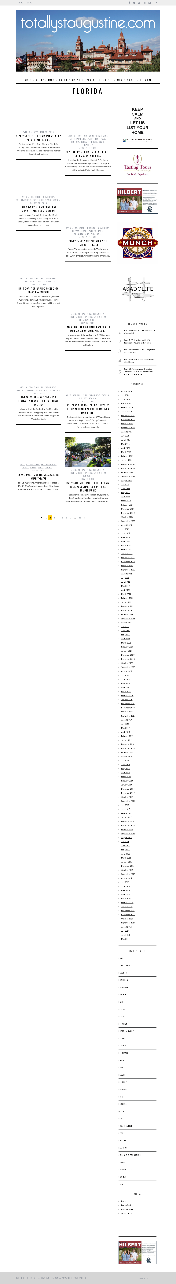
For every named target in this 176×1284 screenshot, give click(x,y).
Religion (123, 1148)
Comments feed (127, 1209)
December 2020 (127, 655)
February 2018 (127, 781)
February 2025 (127, 456)
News (101, 142)
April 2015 (125, 894)
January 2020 (126, 700)
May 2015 (125, 890)
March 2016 (126, 858)
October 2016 (127, 829)
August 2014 (126, 927)
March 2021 (126, 643)
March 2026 (126, 403)
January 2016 (126, 862)
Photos (122, 1140)
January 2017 (126, 817)
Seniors (123, 1162)
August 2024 (126, 480)
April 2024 (125, 497)
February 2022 (127, 598)
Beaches (123, 973)
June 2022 (125, 582)
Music (131, 80)
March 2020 (126, 691)
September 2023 (128, 521)
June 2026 (125, 399)
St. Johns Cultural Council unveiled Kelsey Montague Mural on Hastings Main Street (88, 408)
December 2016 (127, 821)
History (116, 80)
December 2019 (127, 704)
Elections (124, 1024)
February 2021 (127, 647)
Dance (104, 136)
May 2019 (125, 728)
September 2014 (128, 923)
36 (80, 517)
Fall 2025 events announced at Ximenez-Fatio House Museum (38, 209)
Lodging (123, 1104)
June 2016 (125, 846)
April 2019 (125, 732)
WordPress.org (127, 1213)
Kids (121, 1097)
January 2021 (126, 651)
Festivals (100, 139)
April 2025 (125, 448)
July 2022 (125, 578)
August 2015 (126, 878)
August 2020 (126, 671)
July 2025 (125, 436)
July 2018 (125, 760)
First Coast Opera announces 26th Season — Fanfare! (38, 290)
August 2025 (126, 432)
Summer (54, 390)
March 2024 (126, 501)
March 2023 (126, 545)
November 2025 (128, 419)
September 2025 (128, 428)
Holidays (85, 142)
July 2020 (125, 675)
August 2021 (126, 622)
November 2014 (128, 915)
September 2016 (128, 833)
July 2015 (125, 882)
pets (121, 1133)
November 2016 (128, 825)
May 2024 (125, 493)
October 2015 (127, 870)
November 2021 (128, 610)
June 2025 (125, 440)
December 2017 (127, 789)
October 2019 (127, 712)
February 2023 (127, 549)
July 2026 (125, 395)
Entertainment (69, 80)
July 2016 (125, 842)
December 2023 (127, 509)
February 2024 (127, 505)
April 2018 (125, 773)
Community (94, 136)
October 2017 (127, 797)
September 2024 (128, 476)
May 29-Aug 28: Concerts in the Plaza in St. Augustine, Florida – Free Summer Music (87, 486)
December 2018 (127, 744)
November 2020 (128, 659)
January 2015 (126, 906)
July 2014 (125, 931)
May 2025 (125, 444)
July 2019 (125, 724)
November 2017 (128, 793)
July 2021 (125, 626)
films (121, 1060)
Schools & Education (130, 1155)
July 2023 (125, 529)
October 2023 (127, 517)
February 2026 (127, 407)
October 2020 (127, 663)
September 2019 (128, 716)
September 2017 (128, 801)
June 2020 (125, 679)
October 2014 (127, 919)
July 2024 (125, 484)
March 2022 (126, 594)
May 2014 (125, 939)
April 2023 (125, 541)
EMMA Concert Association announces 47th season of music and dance (88, 328)
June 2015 (125, 886)
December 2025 (127, 415)
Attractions (45, 80)
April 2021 (125, 639)
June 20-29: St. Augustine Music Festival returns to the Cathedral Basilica (38, 400)
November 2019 (128, 708)
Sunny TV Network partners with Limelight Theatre (88, 243)
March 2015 (126, 898)
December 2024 (127, 464)
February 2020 (127, 695)
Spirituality (125, 1169)
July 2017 (125, 805)
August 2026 (126, 391)
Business (92, 228)
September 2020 (128, 667)
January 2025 (126, 460)
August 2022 (126, 574)
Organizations (81, 234)
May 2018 (125, 768)
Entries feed (126, 1205)
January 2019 (126, 740)
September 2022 (128, 570)
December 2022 (127, 557)
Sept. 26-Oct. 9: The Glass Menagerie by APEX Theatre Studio (38, 138)
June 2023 (125, 533)
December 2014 (127, 911)
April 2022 (125, 590)
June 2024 (125, 489)
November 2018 (128, 748)
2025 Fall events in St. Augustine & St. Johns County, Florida (88, 154)
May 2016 (125, 850)
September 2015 (128, 874)
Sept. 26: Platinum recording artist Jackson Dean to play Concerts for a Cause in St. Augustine (138, 371)
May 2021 (125, 635)
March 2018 (126, 777)
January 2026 (126, 411)
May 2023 (125, 537)
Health (122, 1075)
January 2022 (126, 602)
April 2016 (125, 854)
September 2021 (128, 618)
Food (102, 80)
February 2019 (127, 736)
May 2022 (125, 586)
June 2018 (125, 764)
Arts (28, 80)
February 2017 (127, 813)
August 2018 (126, 756)
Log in (123, 1201)
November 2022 (128, 562)
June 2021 (125, 630)
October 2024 (127, 472)
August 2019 (126, 720)
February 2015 (127, 902)
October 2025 (127, 424)
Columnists (125, 987)
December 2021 (127, 606)
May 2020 (125, 683)
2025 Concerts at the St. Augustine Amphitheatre (38, 476)
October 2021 (127, 614)
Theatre (146, 80)
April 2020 (125, 687)
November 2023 (128, 513)
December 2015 (127, 866)
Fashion (123, 1046)
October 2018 (127, 752)
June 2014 (125, 935)
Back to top (144, 1278)
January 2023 (126, 553)
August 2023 (126, 525)
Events (90, 80)
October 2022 (127, 566)
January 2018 (126, 785)
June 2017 (125, 809)
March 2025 (126, 452)
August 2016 (126, 838)
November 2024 (128, 468)
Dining (122, 1009)
